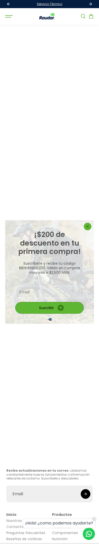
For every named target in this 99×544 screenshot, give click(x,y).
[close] (87, 226)
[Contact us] (89, 534)
